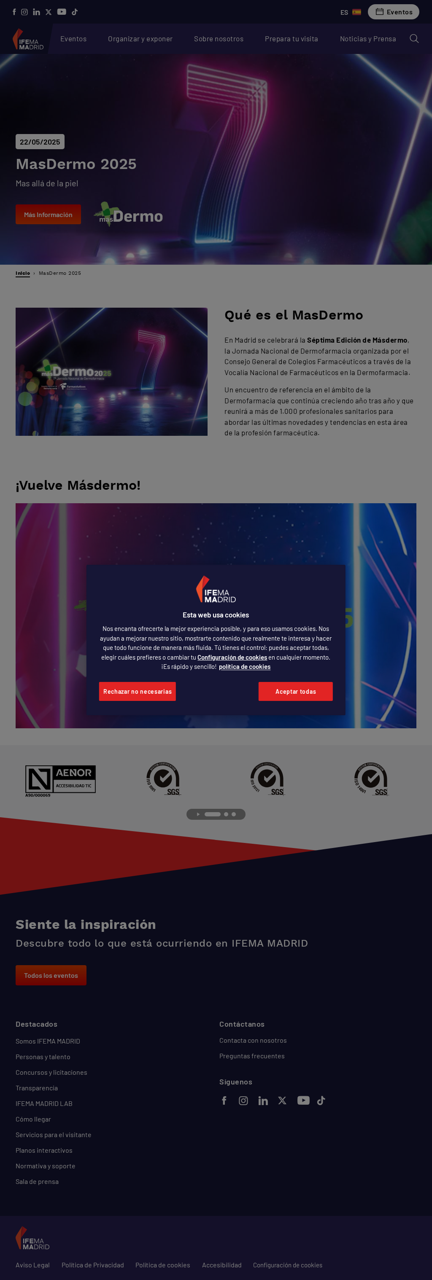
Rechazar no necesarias (137, 691)
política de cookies (244, 666)
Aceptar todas (295, 691)
